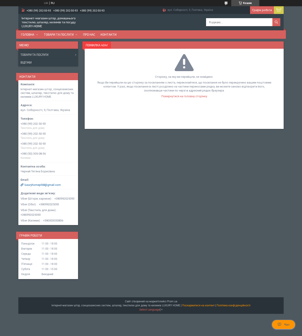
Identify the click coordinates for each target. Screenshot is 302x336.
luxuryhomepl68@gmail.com (43, 184)
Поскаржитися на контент (198, 305)
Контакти (109, 34)
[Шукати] (276, 22)
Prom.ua (172, 301)
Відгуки (26, 62)
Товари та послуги (59, 34)
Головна (27, 34)
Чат (287, 324)
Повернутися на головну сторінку (184, 96)
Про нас (89, 34)
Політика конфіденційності (233, 305)
